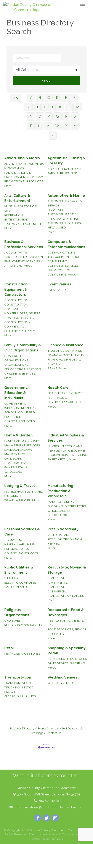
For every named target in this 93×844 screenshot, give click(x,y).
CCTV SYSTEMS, (59, 270)
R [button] (66, 116)
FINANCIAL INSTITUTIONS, (66, 355)
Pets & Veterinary (63, 529)
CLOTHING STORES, (73, 658)
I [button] (44, 107)
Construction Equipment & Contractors (15, 289)
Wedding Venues (62, 677)
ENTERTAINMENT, (16, 219)
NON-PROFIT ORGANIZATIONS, (16, 358)
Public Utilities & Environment (18, 570)
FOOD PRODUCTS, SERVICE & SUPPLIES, (67, 631)
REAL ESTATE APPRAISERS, (66, 595)
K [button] (60, 107)
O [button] (39, 116)
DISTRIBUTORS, (76, 506)
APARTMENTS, (58, 582)
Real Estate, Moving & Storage (67, 570)
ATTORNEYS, (13, 265)
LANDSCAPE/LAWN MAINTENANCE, (18, 452)
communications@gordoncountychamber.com (48, 807)
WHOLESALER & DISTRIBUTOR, (59, 513)
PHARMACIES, (57, 397)
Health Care (58, 388)
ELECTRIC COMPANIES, (20, 582)
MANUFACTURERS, (61, 502)
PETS (51, 548)
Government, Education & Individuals (16, 393)
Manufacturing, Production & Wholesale (61, 491)
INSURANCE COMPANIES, (65, 350)
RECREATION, (13, 215)
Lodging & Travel (19, 486)
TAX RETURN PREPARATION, (23, 256)
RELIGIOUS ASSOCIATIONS (23, 625)
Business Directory (22, 728)
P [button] (49, 116)
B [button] (40, 98)
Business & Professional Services (23, 244)
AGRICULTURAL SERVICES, (66, 169)
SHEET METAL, (58, 459)
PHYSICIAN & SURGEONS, (65, 402)
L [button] (69, 107)
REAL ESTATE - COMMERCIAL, (58, 589)
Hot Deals (68, 728)
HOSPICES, (76, 393)
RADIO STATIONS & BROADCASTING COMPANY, (23, 175)
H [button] (36, 107)
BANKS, (53, 368)
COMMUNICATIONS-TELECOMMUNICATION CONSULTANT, (64, 257)
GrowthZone (60, 834)
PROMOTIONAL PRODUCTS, (24, 181)
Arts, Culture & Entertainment (17, 198)
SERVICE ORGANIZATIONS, (23, 369)
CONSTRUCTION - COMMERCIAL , (17, 324)
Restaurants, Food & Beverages (66, 612)
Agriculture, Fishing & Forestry (66, 160)
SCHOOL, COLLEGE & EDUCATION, (19, 414)
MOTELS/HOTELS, (17, 491)
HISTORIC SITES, (15, 496)
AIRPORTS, (11, 696)
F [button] (74, 98)
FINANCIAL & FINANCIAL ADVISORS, (64, 361)
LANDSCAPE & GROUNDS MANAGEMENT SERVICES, (22, 443)
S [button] (75, 116)
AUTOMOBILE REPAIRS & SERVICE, (65, 203)
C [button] (48, 98)
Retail (9, 648)
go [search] (48, 80)
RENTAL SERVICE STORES (22, 653)
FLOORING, (56, 506)
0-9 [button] (15, 98)
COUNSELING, (14, 540)
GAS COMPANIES (16, 587)
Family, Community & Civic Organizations (22, 347)
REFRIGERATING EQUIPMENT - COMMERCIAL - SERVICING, (68, 453)
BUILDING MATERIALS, (19, 331)
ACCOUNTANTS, (15, 252)
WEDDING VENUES (61, 683)
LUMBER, (54, 446)
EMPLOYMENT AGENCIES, (22, 261)
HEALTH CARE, (58, 393)
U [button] (39, 126)
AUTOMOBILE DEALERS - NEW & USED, (65, 225)
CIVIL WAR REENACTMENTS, (24, 224)
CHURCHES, (12, 620)
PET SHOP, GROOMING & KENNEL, (65, 541)
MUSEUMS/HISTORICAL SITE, (21, 208)
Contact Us (53, 733)
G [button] (27, 107)
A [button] (31, 98)
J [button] (52, 107)
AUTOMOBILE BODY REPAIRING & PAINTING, (64, 216)
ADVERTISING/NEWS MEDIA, (24, 163)
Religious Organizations (16, 612)
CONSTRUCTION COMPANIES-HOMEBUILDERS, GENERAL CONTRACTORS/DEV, (23, 311)
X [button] (66, 126)
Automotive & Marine (66, 196)
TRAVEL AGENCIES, (17, 500)
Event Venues (60, 284)
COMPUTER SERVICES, (63, 265)
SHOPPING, (78, 663)
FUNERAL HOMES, (17, 548)
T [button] (30, 126)
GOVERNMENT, (15, 403)
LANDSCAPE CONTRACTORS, (16, 461)
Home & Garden (18, 435)
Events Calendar (48, 728)
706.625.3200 (48, 801)
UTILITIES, (11, 578)
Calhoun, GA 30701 (48, 794)
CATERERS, (76, 620)
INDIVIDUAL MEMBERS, (20, 408)
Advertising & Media (22, 158)
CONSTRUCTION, (16, 300)
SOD (74, 173)
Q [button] (57, 116)
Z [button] (52, 135)
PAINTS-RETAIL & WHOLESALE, (16, 469)
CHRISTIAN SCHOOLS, (19, 421)
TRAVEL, (37, 491)
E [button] (66, 98)
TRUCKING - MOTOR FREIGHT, (19, 689)
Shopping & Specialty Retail (67, 650)
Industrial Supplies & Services (66, 437)
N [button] (31, 116)
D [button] (57, 98)
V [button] (48, 126)
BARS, (52, 625)
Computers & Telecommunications (66, 244)
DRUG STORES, (58, 663)
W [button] (57, 126)
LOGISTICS (28, 696)
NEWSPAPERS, (14, 168)
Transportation (17, 677)
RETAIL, (53, 658)
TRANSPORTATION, (17, 683)
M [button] (77, 107)
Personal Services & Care (22, 531)
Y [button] (75, 126)
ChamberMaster (40, 838)
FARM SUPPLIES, (59, 173)
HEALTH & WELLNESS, (19, 544)
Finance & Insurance (65, 345)
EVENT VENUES (58, 289)
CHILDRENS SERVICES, (20, 373)
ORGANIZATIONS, (16, 364)
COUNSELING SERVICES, (21, 553)
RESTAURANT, (57, 620)
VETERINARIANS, (59, 535)
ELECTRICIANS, (72, 446)
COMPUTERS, (57, 274)
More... (8, 185)
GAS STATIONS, (58, 210)
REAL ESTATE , (57, 578)
